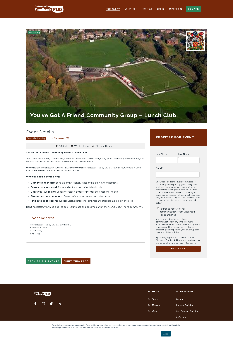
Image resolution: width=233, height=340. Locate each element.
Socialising (34, 32)
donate (193, 9)
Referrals (147, 9)
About (160, 9)
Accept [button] (165, 334)
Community (113, 9)
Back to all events (44, 261)
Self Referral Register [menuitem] (187, 311)
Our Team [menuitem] (153, 299)
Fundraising (176, 9)
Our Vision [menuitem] (153, 311)
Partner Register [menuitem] (184, 305)
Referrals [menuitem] (181, 317)
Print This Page (76, 261)
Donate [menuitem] (180, 299)
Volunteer (130, 9)
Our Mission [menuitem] (154, 305)
